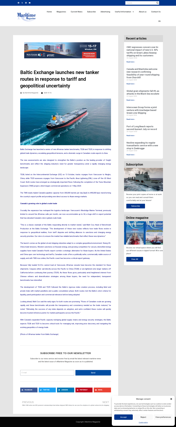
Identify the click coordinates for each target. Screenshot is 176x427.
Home (49, 12)
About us (142, 12)
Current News (76, 12)
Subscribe (91, 12)
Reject (143, 417)
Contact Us (156, 12)
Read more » (131, 62)
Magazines (61, 12)
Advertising (105, 12)
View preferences (163, 417)
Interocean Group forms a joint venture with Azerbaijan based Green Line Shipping (142, 110)
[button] (171, 399)
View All (134, 259)
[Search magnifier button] (157, 3)
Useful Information (123, 12)
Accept (123, 417)
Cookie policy (143, 422)
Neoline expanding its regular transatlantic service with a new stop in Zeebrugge (142, 145)
